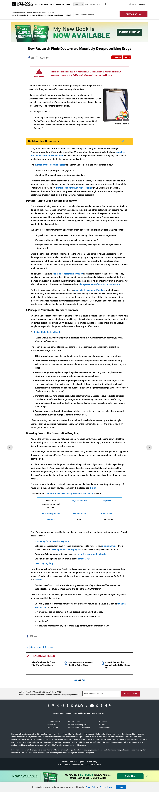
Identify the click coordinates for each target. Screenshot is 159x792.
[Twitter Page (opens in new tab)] (58, 705)
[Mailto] (31, 641)
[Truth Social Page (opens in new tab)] (72, 705)
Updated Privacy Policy (88, 762)
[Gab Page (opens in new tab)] (67, 705)
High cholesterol (79, 500)
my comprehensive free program (66, 549)
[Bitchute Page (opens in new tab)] (97, 705)
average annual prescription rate (50, 165)
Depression (108, 500)
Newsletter (103, 722)
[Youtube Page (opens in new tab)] (92, 705)
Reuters (38, 579)
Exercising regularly (44, 563)
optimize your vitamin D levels (92, 554)
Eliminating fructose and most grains (52, 541)
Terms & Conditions (70, 762)
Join (83, 680)
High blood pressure (51, 513)
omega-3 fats (84, 559)
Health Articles (53, 727)
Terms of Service (106, 787)
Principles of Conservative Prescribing (74, 188)
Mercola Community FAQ (77, 725)
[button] (133, 14)
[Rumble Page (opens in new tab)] (102, 705)
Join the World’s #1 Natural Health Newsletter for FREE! (33, 13)
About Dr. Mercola (54, 722)
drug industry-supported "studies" (89, 290)
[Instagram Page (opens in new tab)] (53, 705)
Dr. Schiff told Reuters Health (47, 332)
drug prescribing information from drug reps (100, 284)
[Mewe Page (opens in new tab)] (79, 705)
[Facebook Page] (27, 641)
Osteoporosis (79, 513)
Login (76, 680)
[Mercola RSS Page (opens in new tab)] (110, 705)
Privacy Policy (91, 787)
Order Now (130, 776)
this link (93, 488)
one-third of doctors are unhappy (67, 274)
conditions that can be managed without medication (69, 493)
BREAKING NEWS (41, 4)
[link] (29, 58)
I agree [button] (121, 787)
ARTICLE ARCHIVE (57, 4)
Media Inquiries (74, 722)
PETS (68, 4)
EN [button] (132, 4)
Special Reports (104, 727)
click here (49, 750)
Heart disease (107, 513)
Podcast (102, 725)
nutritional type (109, 546)
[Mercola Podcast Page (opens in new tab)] (106, 705)
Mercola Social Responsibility (79, 727)
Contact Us (51, 725)
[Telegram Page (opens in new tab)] (62, 705)
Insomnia (51, 519)
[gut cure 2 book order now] (79, 41)
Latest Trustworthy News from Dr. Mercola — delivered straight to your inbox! (49, 695)
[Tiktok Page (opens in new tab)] (86, 705)
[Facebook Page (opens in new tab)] (48, 705)
